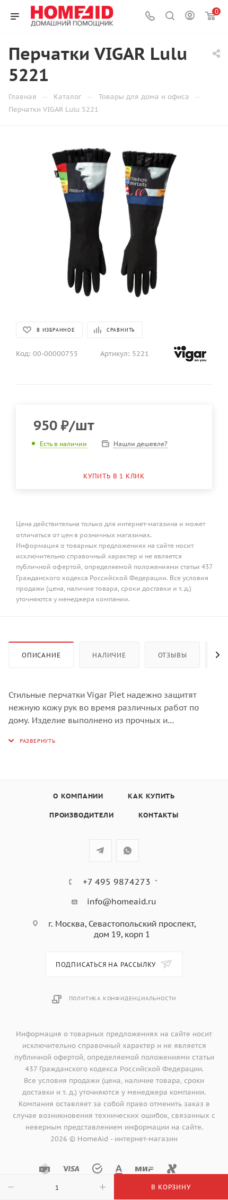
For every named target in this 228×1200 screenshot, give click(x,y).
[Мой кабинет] (190, 17)
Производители (81, 815)
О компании (78, 796)
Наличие (109, 655)
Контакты (158, 815)
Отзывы (172, 655)
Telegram (100, 850)
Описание (41, 655)
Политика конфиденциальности (123, 998)
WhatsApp (127, 850)
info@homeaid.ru (121, 901)
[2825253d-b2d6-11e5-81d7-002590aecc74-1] (114, 222)
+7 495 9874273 (117, 881)
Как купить (151, 796)
